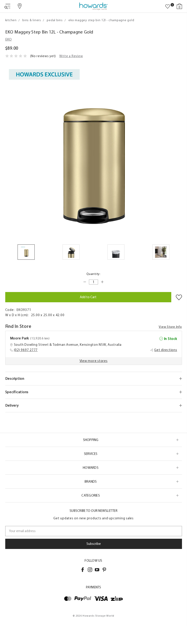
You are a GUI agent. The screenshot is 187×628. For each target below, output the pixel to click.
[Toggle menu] (7, 6)
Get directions (165, 350)
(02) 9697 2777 (26, 350)
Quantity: (93, 274)
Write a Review (71, 56)
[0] (167, 6)
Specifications (17, 392)
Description (14, 378)
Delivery (12, 405)
